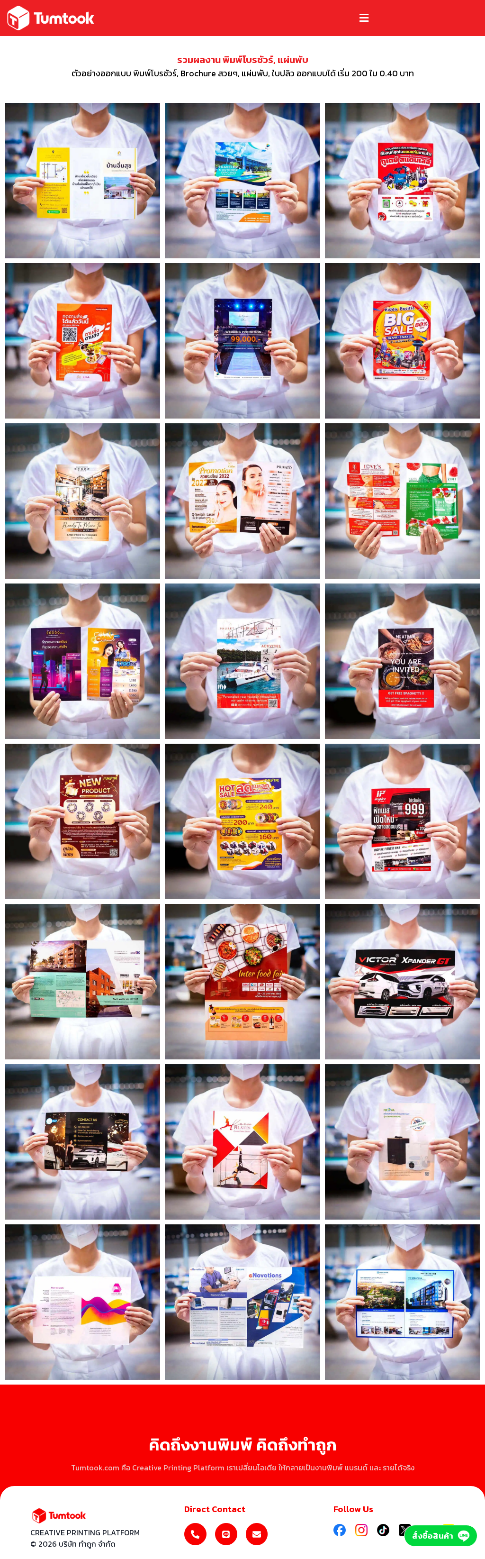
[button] (363, 18)
